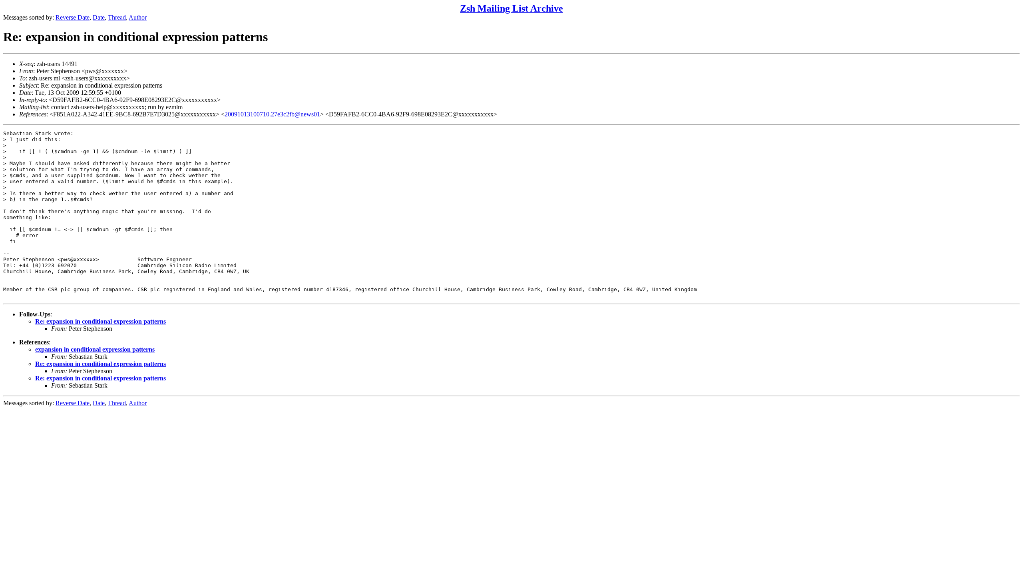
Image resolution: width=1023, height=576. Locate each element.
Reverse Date (73, 17)
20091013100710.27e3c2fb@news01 (272, 114)
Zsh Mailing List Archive (511, 8)
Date (99, 17)
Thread (117, 17)
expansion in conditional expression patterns (95, 349)
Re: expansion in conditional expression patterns (100, 321)
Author (138, 17)
